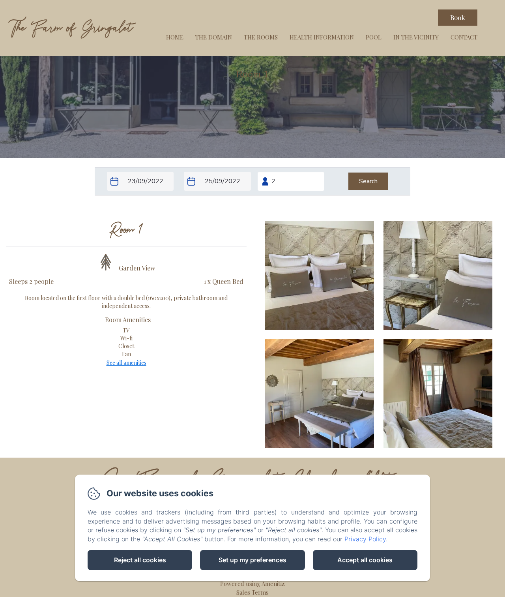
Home (174, 37)
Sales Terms (252, 592)
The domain (213, 37)
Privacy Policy (365, 539)
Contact (464, 37)
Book (457, 17)
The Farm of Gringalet (71, 27)
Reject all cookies (140, 560)
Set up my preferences (252, 560)
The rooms (261, 37)
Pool (374, 37)
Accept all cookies (365, 560)
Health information (322, 37)
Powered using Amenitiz (252, 584)
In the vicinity (416, 37)
